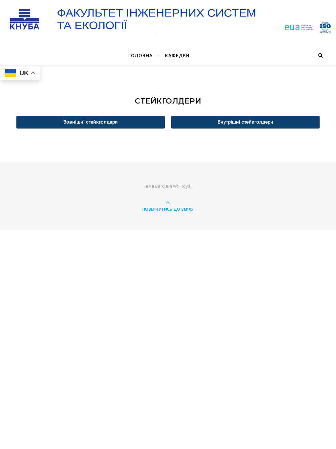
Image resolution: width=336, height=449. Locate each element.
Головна (140, 55)
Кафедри (177, 55)
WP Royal (182, 186)
